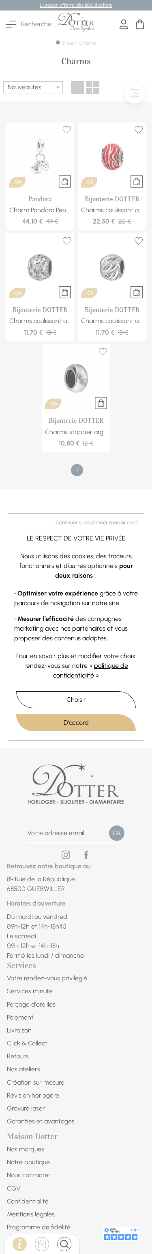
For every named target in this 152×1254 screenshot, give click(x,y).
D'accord (76, 722)
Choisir (76, 699)
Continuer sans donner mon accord (97, 522)
